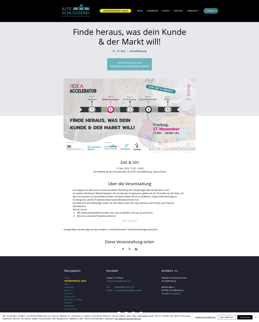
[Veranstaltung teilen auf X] (129, 249)
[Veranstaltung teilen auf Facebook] (123, 249)
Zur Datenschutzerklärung (128, 318)
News (66, 284)
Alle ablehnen (226, 317)
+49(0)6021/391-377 (124, 287)
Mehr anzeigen (129, 220)
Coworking (69, 287)
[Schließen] (255, 317)
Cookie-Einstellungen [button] (205, 317)
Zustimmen (245, 317)
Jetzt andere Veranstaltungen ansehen (129, 65)
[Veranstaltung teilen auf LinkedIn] (136, 249)
